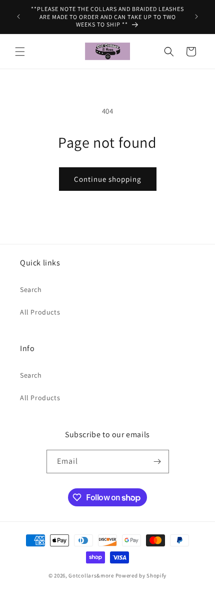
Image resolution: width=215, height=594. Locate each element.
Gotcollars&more (91, 575)
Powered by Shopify (141, 575)
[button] (20, 52)
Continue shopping (108, 179)
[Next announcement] (197, 17)
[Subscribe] (157, 461)
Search (31, 289)
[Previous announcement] (19, 17)
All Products (40, 312)
